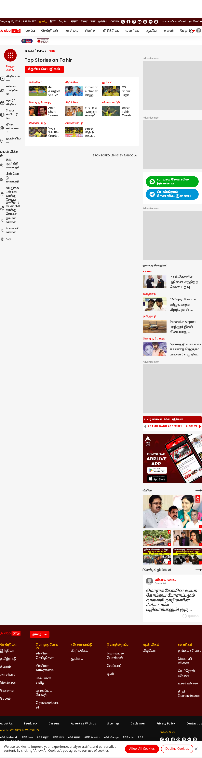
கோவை (7, 691)
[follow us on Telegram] (150, 21)
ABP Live (27, 737)
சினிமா (91, 31)
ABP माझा (74, 737)
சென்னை (8, 683)
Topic (40, 51)
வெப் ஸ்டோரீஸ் (12, 114)
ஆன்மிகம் (150, 645)
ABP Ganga (111, 737)
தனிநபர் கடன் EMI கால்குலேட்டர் (13, 208)
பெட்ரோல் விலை (186, 673)
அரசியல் (71, 31)
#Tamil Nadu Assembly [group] (164, 426)
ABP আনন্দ (58, 737)
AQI (8, 239)
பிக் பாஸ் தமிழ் (43, 681)
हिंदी (53, 21)
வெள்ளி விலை (12, 230)
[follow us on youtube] (139, 21)
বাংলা (93, 21)
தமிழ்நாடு (8, 659)
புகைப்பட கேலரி (44, 693)
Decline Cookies (177, 749)
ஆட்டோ (152, 31)
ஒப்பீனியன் (13, 140)
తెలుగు (114, 21)
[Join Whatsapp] (156, 21)
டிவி (110, 674)
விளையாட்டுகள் (12, 90)
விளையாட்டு (81, 645)
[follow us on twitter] (123, 21)
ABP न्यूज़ (42, 737)
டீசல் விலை (188, 684)
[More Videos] (198, 490)
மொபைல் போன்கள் (115, 656)
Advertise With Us (83, 723)
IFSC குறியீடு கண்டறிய (12, 166)
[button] (10, 60)
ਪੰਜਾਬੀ (84, 21)
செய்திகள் (49, 31)
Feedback (30, 723)
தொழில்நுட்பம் (117, 646)
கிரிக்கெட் (111, 31)
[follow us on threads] (134, 21)
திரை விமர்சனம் (13, 128)
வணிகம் (132, 31)
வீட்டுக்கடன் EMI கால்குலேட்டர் (12, 194)
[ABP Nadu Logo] (10, 31)
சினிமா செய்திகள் (45, 656)
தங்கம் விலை (11, 220)
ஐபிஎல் (77, 659)
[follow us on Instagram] (145, 21)
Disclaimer (137, 723)
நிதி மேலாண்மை (189, 694)
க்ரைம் (5, 667)
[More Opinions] (198, 569)
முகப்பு (30, 31)
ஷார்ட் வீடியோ (12, 102)
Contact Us (194, 723)
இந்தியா (7, 651)
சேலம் (5, 699)
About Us (6, 723)
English (63, 21)
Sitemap (113, 723)
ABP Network (9, 737)
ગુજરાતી (102, 21)
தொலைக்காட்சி (47, 705)
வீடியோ (149, 651)
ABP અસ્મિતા (92, 737)
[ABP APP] (157, 470)
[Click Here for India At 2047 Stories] (27, 40)
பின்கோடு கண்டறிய (12, 180)
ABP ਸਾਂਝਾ (128, 737)
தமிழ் (43, 21)
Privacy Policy (165, 723)
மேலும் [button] (185, 31)
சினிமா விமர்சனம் (45, 668)
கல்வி (169, 31)
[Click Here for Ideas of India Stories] (43, 40)
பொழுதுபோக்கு (47, 646)
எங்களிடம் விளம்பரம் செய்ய (182, 21)
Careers (54, 723)
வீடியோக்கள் (13, 78)
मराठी (74, 21)
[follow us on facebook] (128, 21)
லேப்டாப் (114, 666)
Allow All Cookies (142, 749)
